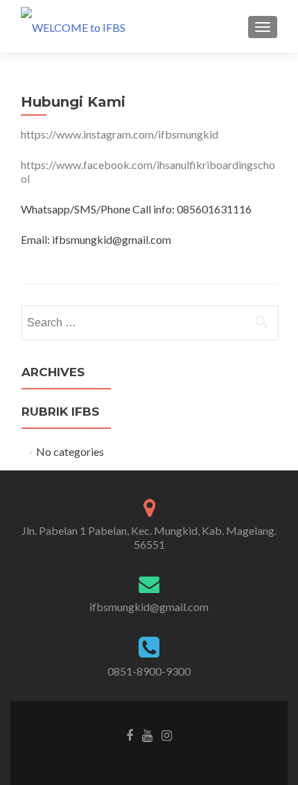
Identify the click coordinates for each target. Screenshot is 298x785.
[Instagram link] (166, 734)
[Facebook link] (129, 734)
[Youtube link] (147, 734)
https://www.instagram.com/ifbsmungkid (119, 134)
